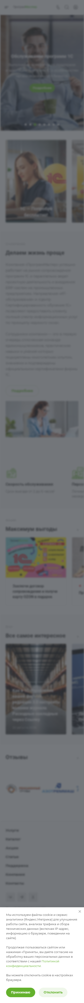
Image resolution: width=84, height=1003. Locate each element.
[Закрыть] (80, 911)
